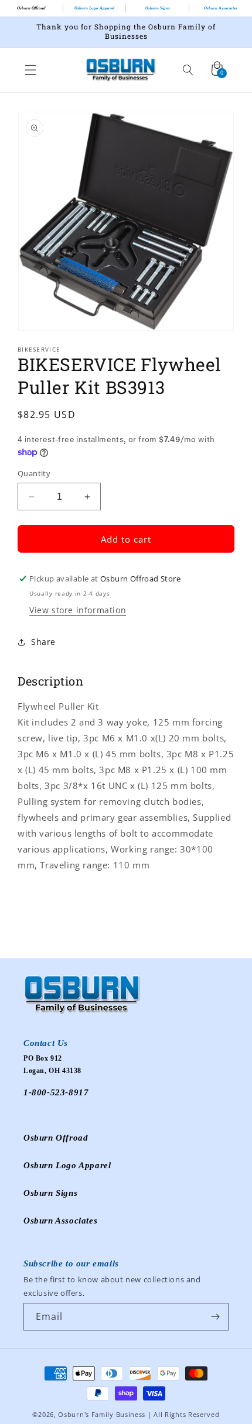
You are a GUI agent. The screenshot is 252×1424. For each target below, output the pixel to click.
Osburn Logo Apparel (94, 8)
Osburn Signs (157, 8)
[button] (30, 70)
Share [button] (43, 641)
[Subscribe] (215, 1317)
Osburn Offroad (31, 8)
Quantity (34, 473)
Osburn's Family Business (101, 1414)
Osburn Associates (60, 1220)
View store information (77, 610)
